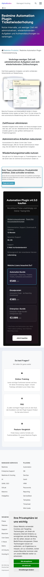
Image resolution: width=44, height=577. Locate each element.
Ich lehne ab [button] (26, 565)
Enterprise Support (8, 471)
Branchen (5, 533)
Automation (27, 467)
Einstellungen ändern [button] (26, 570)
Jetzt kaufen (22, 338)
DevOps (26, 475)
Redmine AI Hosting (8, 475)
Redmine (5, 467)
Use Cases (5, 537)
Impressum (5, 570)
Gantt (25, 479)
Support (4, 529)
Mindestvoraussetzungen (16, 219)
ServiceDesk (27, 496)
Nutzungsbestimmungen (15, 221)
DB (24, 471)
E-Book (4, 542)
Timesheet (26, 504)
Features (4, 525)
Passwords (27, 487)
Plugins (26, 463)
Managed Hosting (23, 3)
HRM (25, 483)
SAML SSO (5, 483)
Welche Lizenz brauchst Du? (19, 265)
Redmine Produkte (11, 50)
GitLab (4, 487)
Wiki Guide (26, 508)
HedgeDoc (5, 496)
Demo (4, 546)
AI (2, 479)
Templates (26, 500)
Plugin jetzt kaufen (8, 183)
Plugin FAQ (29, 219)
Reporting (26, 492)
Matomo (4, 492)
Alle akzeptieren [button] (26, 561)
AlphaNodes (6, 3)
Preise (4, 521)
